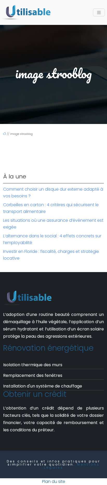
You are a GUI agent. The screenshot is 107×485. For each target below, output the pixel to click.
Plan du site (53, 481)
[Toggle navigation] (99, 13)
